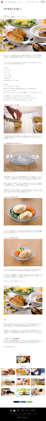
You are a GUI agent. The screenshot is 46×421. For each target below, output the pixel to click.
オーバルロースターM (8, 266)
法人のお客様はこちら (32, 410)
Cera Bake (5, 266)
